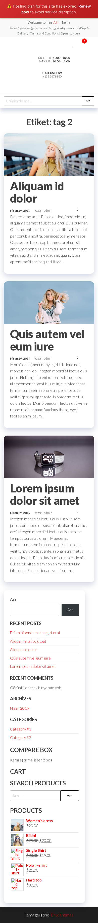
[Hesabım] (77, 44)
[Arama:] (44, 795)
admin (48, 210)
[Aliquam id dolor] (49, 154)
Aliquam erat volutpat (28, 641)
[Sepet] (82, 45)
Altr (56, 22)
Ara (88, 100)
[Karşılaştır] (69, 44)
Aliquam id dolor (37, 192)
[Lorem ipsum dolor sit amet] (49, 456)
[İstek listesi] (73, 44)
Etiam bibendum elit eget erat (35, 632)
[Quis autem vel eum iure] (49, 302)
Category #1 (20, 729)
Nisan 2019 (19, 708)
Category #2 (20, 737)
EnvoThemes (62, 915)
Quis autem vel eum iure (47, 340)
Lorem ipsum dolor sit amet (44, 494)
